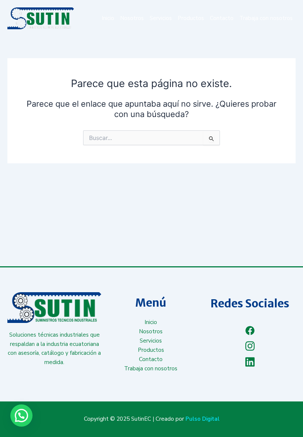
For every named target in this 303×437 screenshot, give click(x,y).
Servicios (161, 18)
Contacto (222, 18)
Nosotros (132, 18)
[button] (21, 415)
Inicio (108, 18)
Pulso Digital (202, 419)
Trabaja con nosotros (266, 18)
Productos (191, 18)
